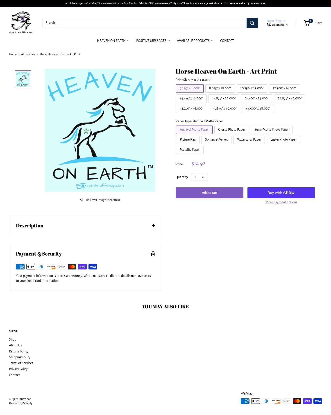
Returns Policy (18, 351)
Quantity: (182, 177)
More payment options (281, 202)
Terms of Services (21, 363)
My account (276, 25)
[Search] (252, 23)
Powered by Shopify (20, 403)
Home (13, 54)
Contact (14, 375)
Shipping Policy (19, 357)
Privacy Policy (18, 369)
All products (28, 54)
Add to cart (209, 193)
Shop (12, 339)
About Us (15, 345)
